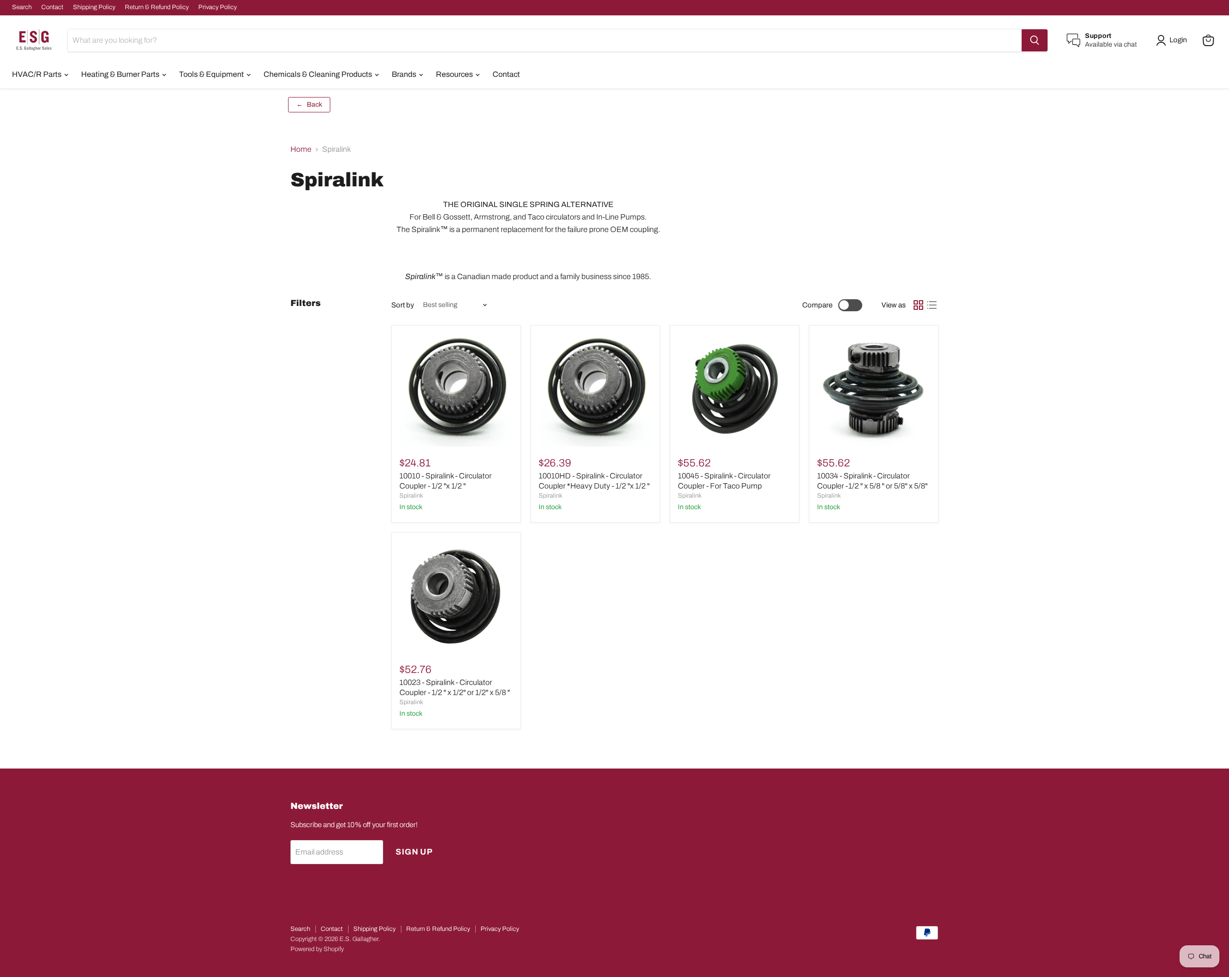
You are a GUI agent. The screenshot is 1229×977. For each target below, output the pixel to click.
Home (301, 149)
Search (22, 7)
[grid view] (918, 305)
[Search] (1035, 40)
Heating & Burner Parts (121, 74)
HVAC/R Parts (37, 74)
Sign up (414, 851)
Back (309, 104)
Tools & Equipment (212, 74)
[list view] (932, 305)
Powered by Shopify (317, 949)
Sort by (402, 305)
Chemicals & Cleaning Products (319, 74)
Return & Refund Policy (157, 7)
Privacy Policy (217, 7)
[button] (1173, 40)
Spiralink (411, 495)
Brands (405, 74)
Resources (455, 74)
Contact (52, 7)
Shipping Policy (94, 7)
